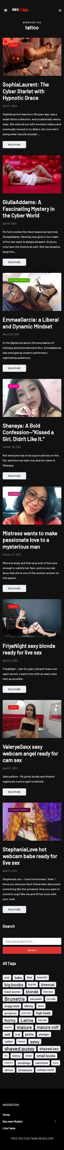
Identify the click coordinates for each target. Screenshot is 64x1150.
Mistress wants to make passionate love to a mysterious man (30, 540)
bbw (29, 977)
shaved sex (49, 1048)
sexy (34, 1041)
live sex (42, 1020)
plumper (44, 1034)
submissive (41, 1062)
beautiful (42, 977)
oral (17, 1034)
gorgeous (10, 1013)
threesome (25, 1070)
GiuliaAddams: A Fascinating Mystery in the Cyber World (29, 208)
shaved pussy (19, 1048)
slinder (28, 1055)
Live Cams (9, 1128)
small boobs (46, 1056)
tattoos (8, 1070)
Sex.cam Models (13, 1121)
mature (24, 1027)
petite (29, 1034)
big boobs (13, 984)
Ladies (13, 45)
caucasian (36, 998)
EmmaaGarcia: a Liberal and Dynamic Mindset (31, 322)
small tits (8, 1063)
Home (6, 1114)
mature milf (48, 1027)
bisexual (47, 984)
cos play (51, 998)
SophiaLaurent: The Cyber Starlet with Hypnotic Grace (26, 91)
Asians (13, 386)
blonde (32, 991)
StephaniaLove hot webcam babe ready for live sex (30, 856)
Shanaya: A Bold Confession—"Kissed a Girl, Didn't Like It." (28, 432)
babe (18, 977)
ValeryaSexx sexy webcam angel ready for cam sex (30, 753)
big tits (32, 984)
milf (7, 1034)
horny (10, 1020)
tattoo (55, 1063)
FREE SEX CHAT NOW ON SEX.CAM (32, 1138)
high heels (43, 1013)
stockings (24, 1063)
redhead (21, 1041)
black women (12, 991)
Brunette (14, 998)
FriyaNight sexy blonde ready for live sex (29, 649)
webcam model (45, 1069)
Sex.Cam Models (18, 280)
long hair (8, 1027)
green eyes (26, 1013)
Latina (27, 1020)
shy (5, 1055)
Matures (14, 163)
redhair (8, 1041)
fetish (41, 1005)
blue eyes (48, 991)
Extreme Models (19, 810)
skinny (16, 1055)
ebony (28, 1006)
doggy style (11, 1006)
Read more (14, 144)
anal (6, 977)
